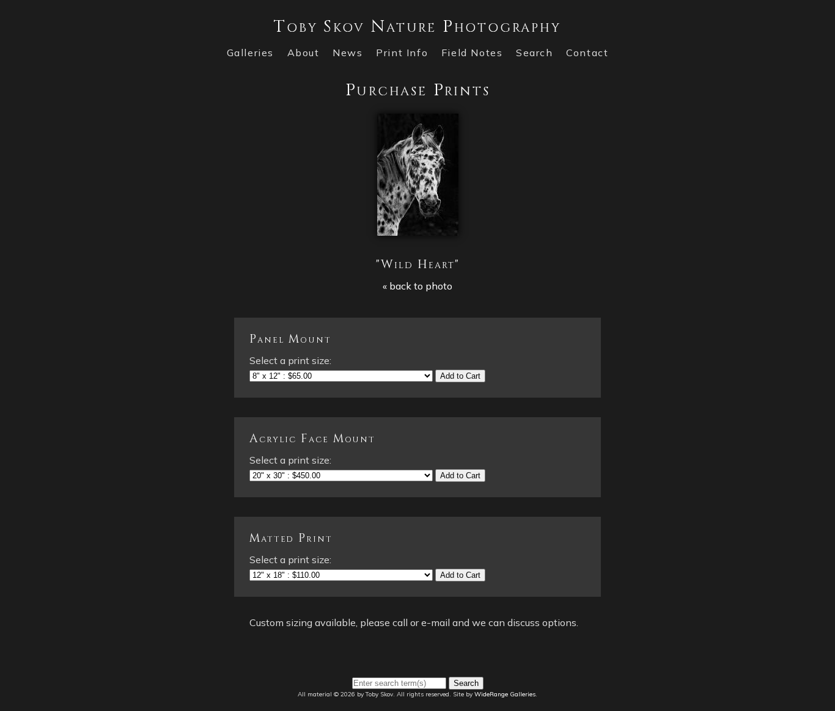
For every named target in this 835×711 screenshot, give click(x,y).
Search (534, 52)
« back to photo (417, 286)
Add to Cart (460, 376)
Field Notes (472, 52)
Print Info (402, 52)
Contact (587, 52)
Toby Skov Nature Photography (417, 26)
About (303, 52)
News (347, 52)
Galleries (250, 52)
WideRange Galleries (504, 694)
